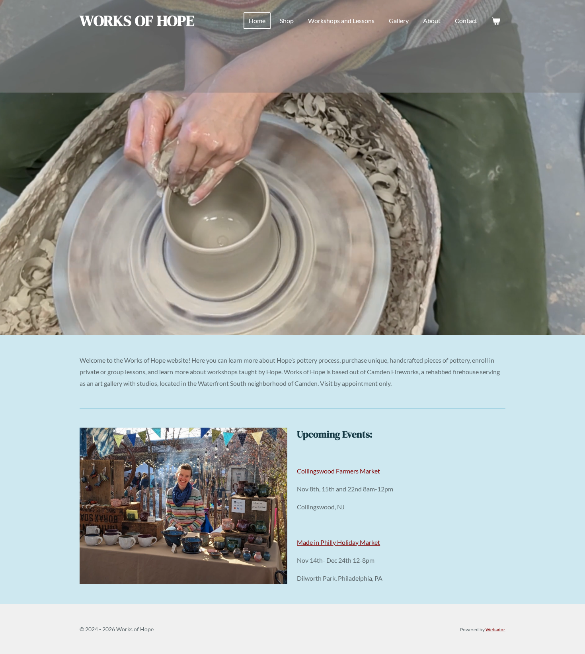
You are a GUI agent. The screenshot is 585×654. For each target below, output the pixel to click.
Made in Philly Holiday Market (338, 542)
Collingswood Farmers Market (338, 471)
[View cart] (495, 20)
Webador (495, 629)
